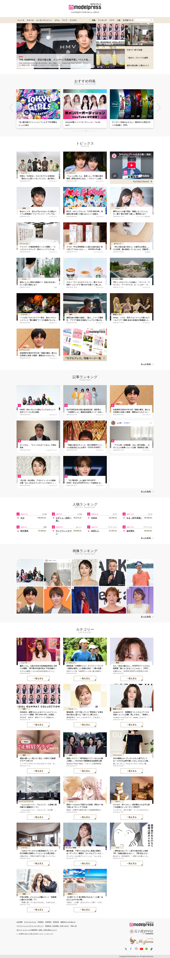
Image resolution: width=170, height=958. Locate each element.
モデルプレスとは (30, 922)
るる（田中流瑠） (134, 518)
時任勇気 (24, 530)
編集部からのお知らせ (67, 922)
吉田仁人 (95, 530)
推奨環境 (48, 922)
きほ (22, 518)
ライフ (64, 20)
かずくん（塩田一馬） (64, 519)
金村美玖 (130, 530)
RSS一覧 (74, 926)
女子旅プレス (128, 20)
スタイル (30, 20)
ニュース (20, 20)
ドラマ (111, 20)
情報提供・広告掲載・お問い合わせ (57, 926)
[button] (158, 107)
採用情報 (56, 922)
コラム (57, 20)
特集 (93, 20)
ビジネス (73, 20)
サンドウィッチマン (64, 532)
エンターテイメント (44, 20)
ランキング (102, 20)
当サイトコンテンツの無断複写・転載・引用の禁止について (37, 930)
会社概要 (20, 922)
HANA (94, 518)
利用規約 (41, 922)
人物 (118, 20)
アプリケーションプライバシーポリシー (30, 926)
